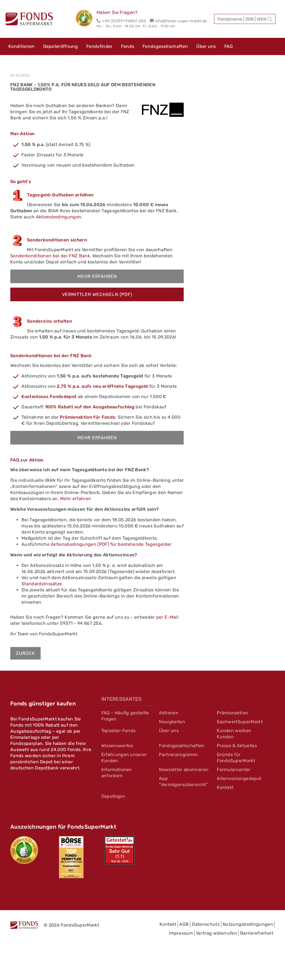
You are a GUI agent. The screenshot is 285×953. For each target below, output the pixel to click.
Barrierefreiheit (256, 933)
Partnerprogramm (178, 754)
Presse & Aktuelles (237, 745)
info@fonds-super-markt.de (181, 21)
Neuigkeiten (172, 721)
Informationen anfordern (116, 772)
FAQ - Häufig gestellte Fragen (125, 716)
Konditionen (21, 46)
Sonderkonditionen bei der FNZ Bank (50, 255)
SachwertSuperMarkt (240, 721)
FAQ (228, 46)
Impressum (181, 933)
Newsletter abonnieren (183, 769)
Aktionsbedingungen (59, 216)
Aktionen (168, 712)
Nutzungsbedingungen (248, 924)
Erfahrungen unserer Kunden (124, 757)
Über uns (206, 46)
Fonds (127, 46)
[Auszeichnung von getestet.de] (119, 850)
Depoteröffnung (60, 46)
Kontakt (225, 787)
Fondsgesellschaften (165, 46)
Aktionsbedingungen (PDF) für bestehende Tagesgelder (111, 544)
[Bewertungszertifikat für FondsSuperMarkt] (86, 18)
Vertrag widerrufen (216, 933)
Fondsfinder (99, 46)
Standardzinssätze (41, 583)
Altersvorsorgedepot (239, 778)
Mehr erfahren (97, 276)
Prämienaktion (232, 712)
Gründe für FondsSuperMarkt (236, 757)
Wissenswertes (117, 745)
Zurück (25, 653)
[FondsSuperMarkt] (29, 20)
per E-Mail (167, 617)
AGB (184, 924)
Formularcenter (233, 769)
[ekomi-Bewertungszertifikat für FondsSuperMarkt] (24, 850)
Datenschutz (206, 924)
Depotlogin (113, 796)
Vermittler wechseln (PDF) (97, 294)
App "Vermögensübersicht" (183, 781)
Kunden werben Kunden (234, 733)
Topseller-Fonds (118, 730)
